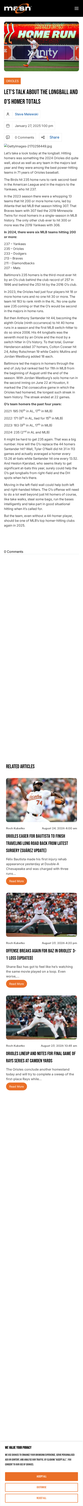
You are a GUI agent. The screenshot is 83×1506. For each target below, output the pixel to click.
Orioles (12, 81)
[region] (41, 1474)
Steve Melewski (26, 114)
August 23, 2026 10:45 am (59, 1045)
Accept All (42, 1476)
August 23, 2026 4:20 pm (59, 943)
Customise (41, 1487)
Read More (16, 881)
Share (54, 137)
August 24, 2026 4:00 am (59, 828)
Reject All (41, 1498)
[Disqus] (41, 606)
